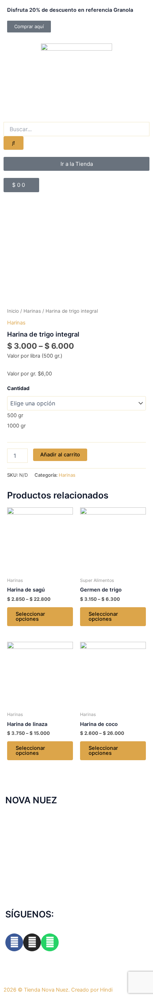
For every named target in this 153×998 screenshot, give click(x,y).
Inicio (13, 311)
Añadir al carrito (60, 454)
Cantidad (18, 388)
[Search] (13, 143)
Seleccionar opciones (30, 617)
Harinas (32, 311)
